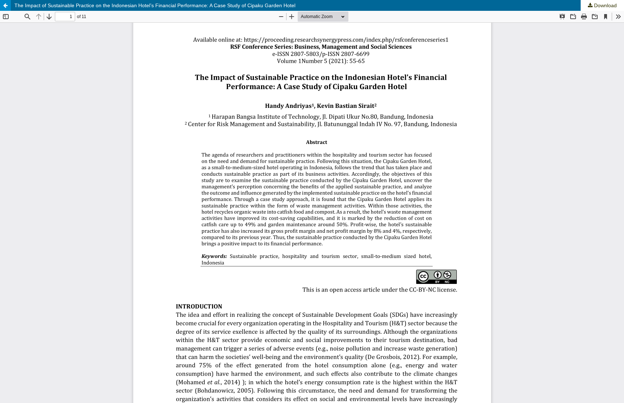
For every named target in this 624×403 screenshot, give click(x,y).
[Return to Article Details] (5, 5)
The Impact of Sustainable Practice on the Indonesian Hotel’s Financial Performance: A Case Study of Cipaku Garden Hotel (154, 5)
